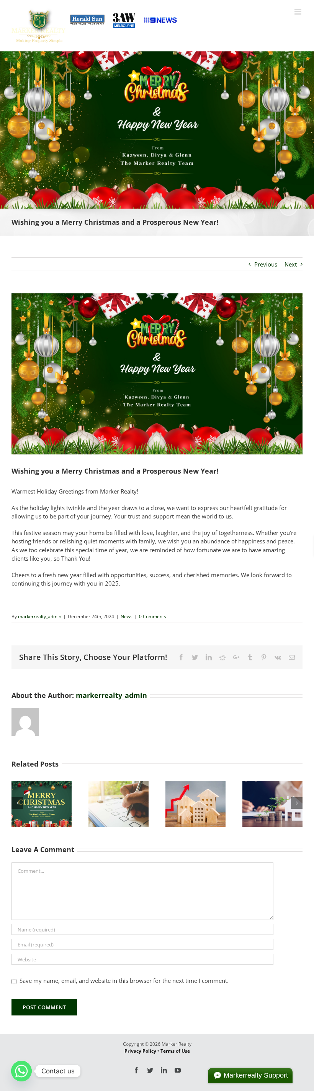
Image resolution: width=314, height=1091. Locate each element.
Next (291, 264)
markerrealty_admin (39, 616)
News (126, 616)
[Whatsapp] (21, 1071)
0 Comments (152, 616)
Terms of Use (175, 1051)
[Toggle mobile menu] (298, 12)
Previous (265, 264)
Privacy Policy (140, 1051)
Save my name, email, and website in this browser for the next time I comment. (124, 980)
